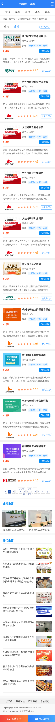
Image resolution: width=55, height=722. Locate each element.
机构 (17, 12)
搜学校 (23, 4)
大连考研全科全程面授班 (35, 82)
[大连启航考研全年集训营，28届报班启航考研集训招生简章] (12, 177)
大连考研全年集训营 (32, 173)
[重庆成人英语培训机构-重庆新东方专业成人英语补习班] (12, 268)
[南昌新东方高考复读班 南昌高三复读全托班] (40, 518)
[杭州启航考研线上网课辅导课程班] (12, 314)
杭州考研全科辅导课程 (34, 355)
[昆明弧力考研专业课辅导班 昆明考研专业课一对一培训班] (12, 451)
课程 (27, 12)
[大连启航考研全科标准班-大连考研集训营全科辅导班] (12, 132)
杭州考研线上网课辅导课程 (36, 309)
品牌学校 (20, 701)
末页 (29, 494)
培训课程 (32, 701)
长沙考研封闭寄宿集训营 (35, 400)
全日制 (32, 46)
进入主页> (46, 71)
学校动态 (44, 701)
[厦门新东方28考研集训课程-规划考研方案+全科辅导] (12, 41)
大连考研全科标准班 (32, 127)
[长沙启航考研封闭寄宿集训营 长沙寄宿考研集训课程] (12, 405)
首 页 (8, 12)
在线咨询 (16, 718)
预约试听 (45, 51)
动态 (37, 12)
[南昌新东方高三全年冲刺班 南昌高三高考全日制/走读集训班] (14, 518)
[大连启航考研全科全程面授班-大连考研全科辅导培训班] (12, 86)
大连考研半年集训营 (32, 218)
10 (43, 492)
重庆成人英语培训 (31, 264)
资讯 (47, 12)
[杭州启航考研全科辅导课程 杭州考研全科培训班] (12, 359)
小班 (39, 46)
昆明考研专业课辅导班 (34, 446)
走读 (45, 46)
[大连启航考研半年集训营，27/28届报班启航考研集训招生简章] (12, 223)
